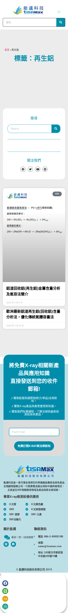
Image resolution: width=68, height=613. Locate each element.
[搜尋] (60, 22)
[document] (34, 593)
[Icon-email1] (5, 607)
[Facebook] (13, 544)
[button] (59, 11)
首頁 (7, 49)
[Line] (5, 591)
